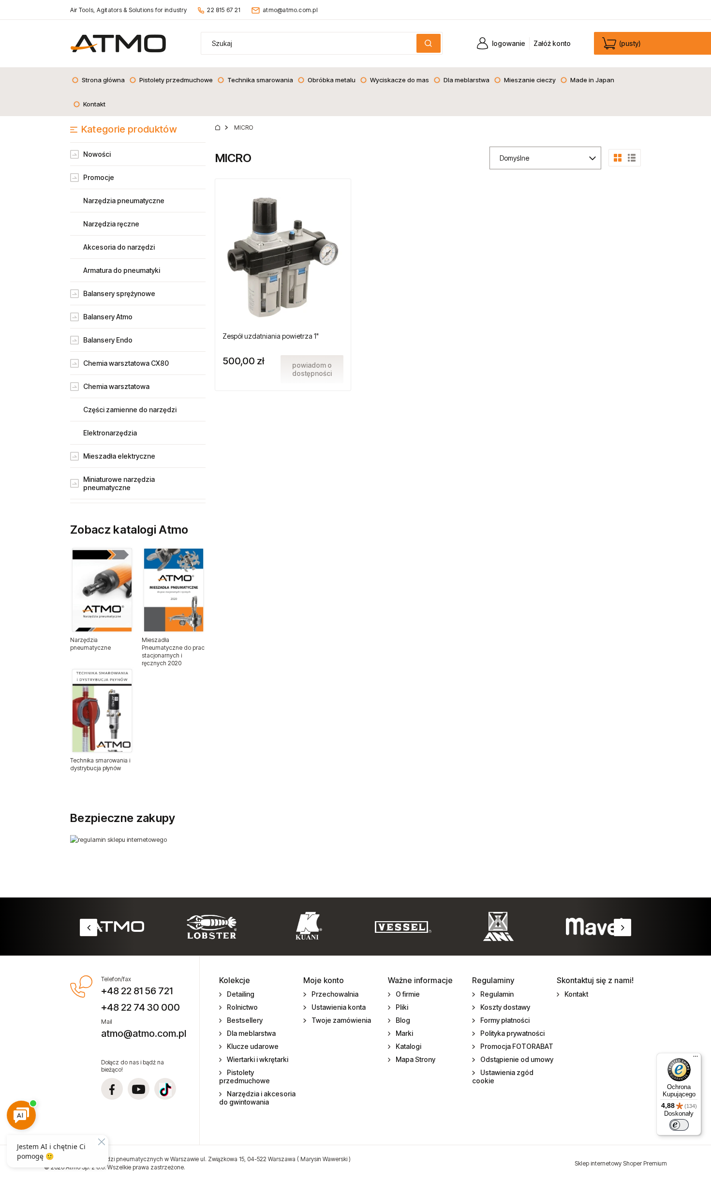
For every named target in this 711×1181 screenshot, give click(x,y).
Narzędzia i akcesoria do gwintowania (257, 1098)
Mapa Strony (415, 1059)
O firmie (408, 994)
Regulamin (497, 994)
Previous (88, 927)
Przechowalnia (334, 994)
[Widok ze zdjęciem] (618, 157)
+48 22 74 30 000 (140, 1007)
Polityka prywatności (512, 1033)
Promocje (98, 177)
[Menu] (695, 1058)
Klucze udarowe (253, 1046)
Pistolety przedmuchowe (244, 1076)
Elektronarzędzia (110, 433)
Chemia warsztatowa (116, 386)
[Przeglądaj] (102, 589)
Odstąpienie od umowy (516, 1059)
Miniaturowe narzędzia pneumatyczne (119, 483)
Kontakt (576, 994)
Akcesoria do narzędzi (119, 247)
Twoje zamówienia (341, 1020)
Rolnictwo (242, 1007)
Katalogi (408, 1046)
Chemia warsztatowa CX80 (126, 363)
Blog (403, 1020)
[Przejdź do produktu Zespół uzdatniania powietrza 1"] (282, 256)
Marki (404, 1033)
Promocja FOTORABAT (516, 1046)
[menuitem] (98, 80)
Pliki (402, 1007)
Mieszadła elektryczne (119, 456)
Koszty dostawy (505, 1007)
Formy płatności (505, 1020)
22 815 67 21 (223, 10)
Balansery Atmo (108, 317)
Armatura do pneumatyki (121, 270)
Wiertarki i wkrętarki (257, 1059)
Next (622, 927)
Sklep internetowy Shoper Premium (621, 1163)
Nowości (97, 154)
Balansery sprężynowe (119, 293)
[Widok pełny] (632, 157)
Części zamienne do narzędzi (130, 409)
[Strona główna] (118, 43)
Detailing (240, 994)
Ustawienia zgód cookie (502, 1076)
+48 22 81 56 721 (137, 991)
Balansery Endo (108, 340)
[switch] (679, 1125)
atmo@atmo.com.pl (290, 10)
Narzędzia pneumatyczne (123, 200)
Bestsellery (245, 1020)
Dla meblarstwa (251, 1033)
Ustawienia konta (338, 1007)
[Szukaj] (428, 43)
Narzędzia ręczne (111, 224)
